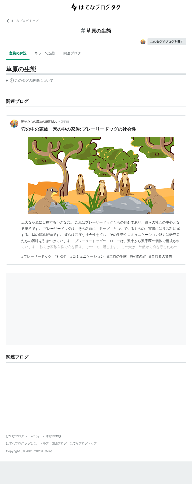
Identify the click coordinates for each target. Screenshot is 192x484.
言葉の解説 (17, 53)
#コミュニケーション (87, 256)
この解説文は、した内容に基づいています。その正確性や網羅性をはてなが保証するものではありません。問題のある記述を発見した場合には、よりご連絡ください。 (29, 81)
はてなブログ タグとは (21, 443)
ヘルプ (44, 443)
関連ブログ (72, 53)
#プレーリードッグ (36, 256)
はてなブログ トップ (24, 21)
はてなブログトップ (83, 443)
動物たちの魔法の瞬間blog (39, 121)
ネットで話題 (45, 53)
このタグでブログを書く (166, 41)
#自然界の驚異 (160, 256)
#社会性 (60, 256)
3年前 (65, 121)
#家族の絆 (138, 256)
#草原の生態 (117, 256)
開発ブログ (59, 443)
